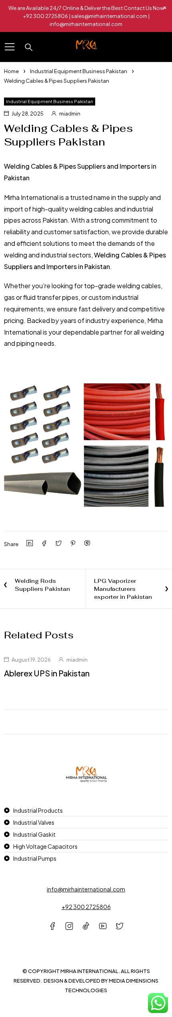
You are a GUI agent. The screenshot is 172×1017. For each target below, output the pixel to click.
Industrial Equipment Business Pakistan (78, 71)
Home (11, 71)
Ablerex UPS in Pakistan (47, 673)
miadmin (69, 113)
